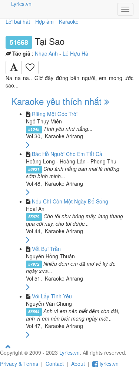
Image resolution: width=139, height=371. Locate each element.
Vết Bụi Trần (46, 248)
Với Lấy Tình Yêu (52, 296)
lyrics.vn (108, 363)
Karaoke (69, 21)
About (78, 363)
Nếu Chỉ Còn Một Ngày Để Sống (70, 201)
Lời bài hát (18, 21)
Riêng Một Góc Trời (54, 113)
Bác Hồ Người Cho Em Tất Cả (67, 154)
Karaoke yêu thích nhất (57, 101)
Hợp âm (44, 21)
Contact (55, 363)
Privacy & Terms (19, 363)
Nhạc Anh (46, 53)
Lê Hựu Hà (75, 53)
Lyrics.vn (21, 3)
